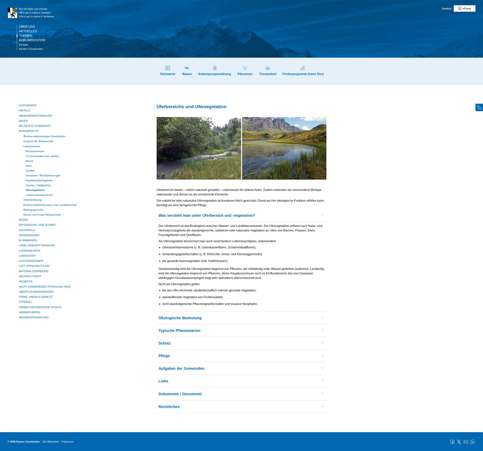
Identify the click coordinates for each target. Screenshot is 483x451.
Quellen (30, 170)
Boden (23, 219)
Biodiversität (29, 130)
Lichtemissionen (31, 260)
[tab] (479, 107)
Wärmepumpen (29, 312)
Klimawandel (28, 240)
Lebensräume (31, 146)
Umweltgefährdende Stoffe (40, 307)
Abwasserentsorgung (35, 115)
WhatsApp (472, 442)
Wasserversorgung (34, 317)
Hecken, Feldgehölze (38, 185)
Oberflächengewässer (36, 291)
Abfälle (24, 110)
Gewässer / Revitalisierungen (43, 175)
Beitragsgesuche (33, 209)
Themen (25, 35)
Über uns (27, 26)
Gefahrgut (27, 230)
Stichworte (28, 105)
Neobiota (25, 281)
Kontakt (23, 44)
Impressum (68, 441)
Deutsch (446, 8)
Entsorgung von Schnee (37, 224)
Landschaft (27, 255)
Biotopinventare (35, 151)
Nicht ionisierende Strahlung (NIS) (44, 286)
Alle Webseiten (50, 441)
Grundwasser (29, 235)
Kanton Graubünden (31, 48)
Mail (466, 442)
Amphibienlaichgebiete (39, 180)
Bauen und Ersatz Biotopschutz (42, 214)
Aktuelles (28, 31)
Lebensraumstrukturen (39, 194)
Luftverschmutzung (34, 265)
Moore (29, 160)
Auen (29, 165)
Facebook (452, 442)
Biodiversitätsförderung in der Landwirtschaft (50, 204)
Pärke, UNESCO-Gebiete (35, 296)
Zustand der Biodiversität (38, 141)
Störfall (25, 301)
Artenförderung (32, 199)
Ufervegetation (35, 189)
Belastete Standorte (35, 125)
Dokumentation (32, 40)
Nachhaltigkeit (30, 276)
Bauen (23, 120)
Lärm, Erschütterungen (37, 245)
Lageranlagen (29, 250)
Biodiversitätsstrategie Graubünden (44, 136)
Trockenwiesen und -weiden (42, 156)
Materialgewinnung (33, 271)
